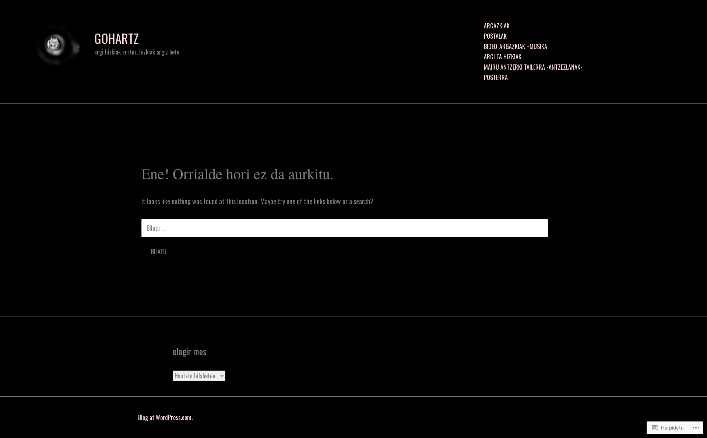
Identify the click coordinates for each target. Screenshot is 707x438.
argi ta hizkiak (502, 56)
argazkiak (497, 25)
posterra (496, 77)
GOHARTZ (116, 38)
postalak (495, 36)
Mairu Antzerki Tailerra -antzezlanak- (533, 67)
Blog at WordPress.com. (165, 417)
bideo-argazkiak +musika (515, 46)
